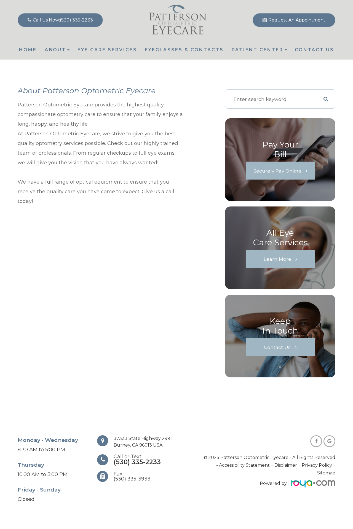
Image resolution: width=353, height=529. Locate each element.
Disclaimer (285, 465)
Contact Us (314, 49)
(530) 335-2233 (137, 462)
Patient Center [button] (257, 49)
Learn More (277, 259)
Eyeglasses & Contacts (184, 49)
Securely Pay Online (277, 171)
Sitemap (326, 473)
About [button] (55, 49)
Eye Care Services (107, 49)
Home (28, 49)
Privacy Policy (317, 465)
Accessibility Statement (244, 465)
